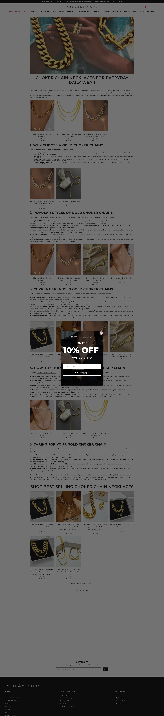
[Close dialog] (101, 333)
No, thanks (82, 379)
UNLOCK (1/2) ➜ (82, 373)
